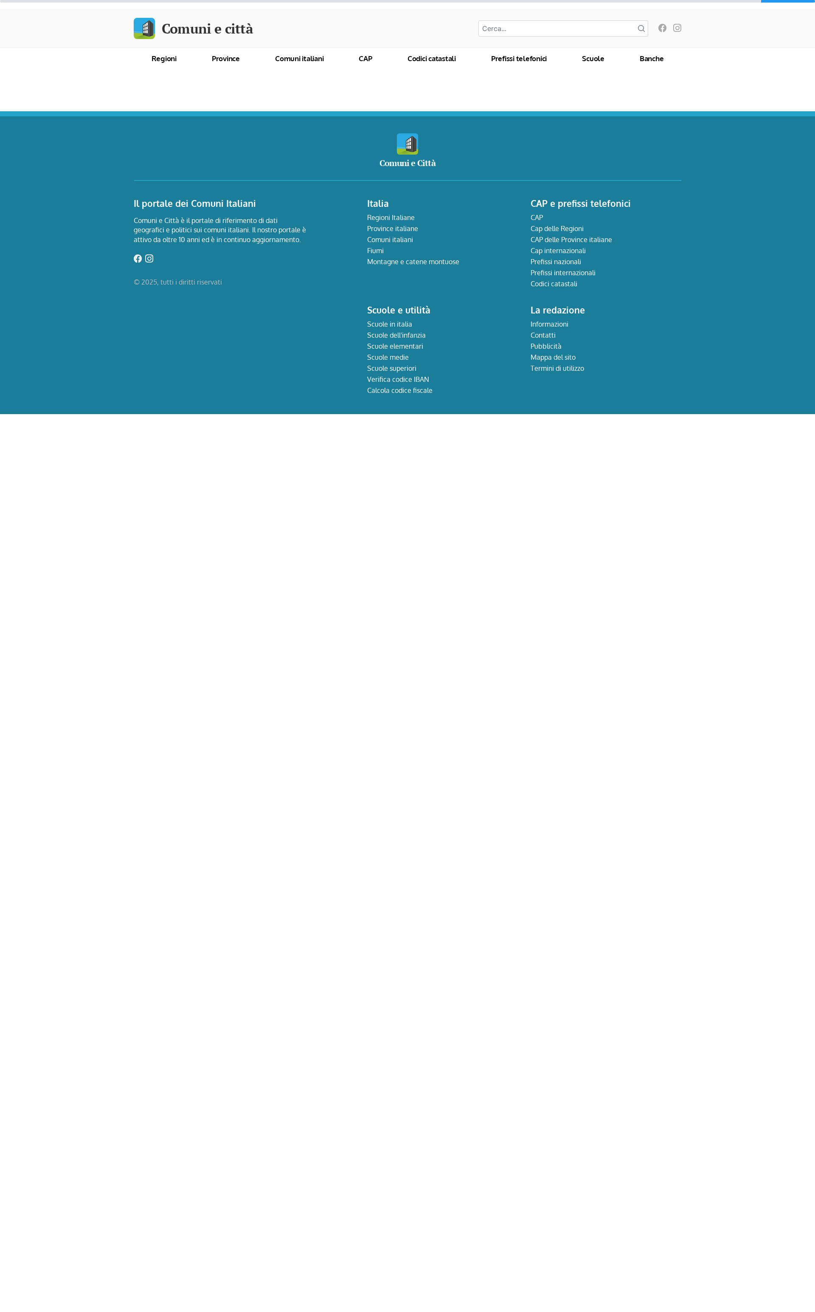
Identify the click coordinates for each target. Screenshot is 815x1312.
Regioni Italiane (391, 217)
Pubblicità (546, 346)
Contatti (543, 335)
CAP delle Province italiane (571, 239)
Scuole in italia (389, 324)
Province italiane (392, 228)
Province (226, 58)
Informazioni (549, 324)
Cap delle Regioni (557, 228)
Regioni (164, 58)
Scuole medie (388, 357)
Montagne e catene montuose (413, 261)
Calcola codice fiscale (400, 390)
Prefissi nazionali (556, 261)
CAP (365, 58)
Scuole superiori (391, 368)
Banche (652, 58)
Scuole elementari (395, 346)
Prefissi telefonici (519, 58)
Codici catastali (432, 58)
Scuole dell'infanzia (396, 335)
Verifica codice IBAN (398, 379)
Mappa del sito (553, 357)
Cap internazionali (558, 250)
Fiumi (375, 250)
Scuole (593, 58)
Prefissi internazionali (563, 272)
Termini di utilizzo (557, 368)
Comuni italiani (299, 58)
